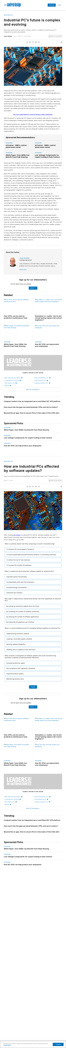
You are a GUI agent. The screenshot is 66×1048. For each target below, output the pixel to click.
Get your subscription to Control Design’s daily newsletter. (33, 114)
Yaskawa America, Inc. (41, 383)
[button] (5, 5)
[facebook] (27, 42)
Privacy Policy (7, 1045)
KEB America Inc (10, 383)
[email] (39, 42)
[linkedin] (30, 42)
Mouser (7, 385)
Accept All (58, 1044)
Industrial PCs (8, 15)
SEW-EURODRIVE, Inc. (41, 378)
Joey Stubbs (8, 36)
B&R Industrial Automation (12, 378)
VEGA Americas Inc (40, 380)
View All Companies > (33, 389)
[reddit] (36, 42)
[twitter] (33, 42)
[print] (61, 42)
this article (16, 535)
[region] (33, 1044)
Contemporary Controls (12, 380)
